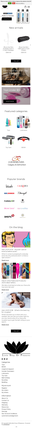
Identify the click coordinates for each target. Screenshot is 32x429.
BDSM (23, 147)
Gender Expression (8, 371)
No (13, 3)
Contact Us (5, 400)
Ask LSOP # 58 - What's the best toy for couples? (15, 311)
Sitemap (4, 411)
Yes (10, 3)
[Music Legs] (9, 208)
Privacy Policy (6, 409)
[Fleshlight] (9, 201)
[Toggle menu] (28, 6)
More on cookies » (20, 3)
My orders (5, 390)
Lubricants (23, 130)
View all (16, 61)
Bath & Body (6, 378)
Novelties (5, 380)
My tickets (5, 392)
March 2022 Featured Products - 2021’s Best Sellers (14, 282)
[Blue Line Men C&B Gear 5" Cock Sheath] (23, 38)
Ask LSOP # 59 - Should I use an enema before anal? (14, 250)
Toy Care (8, 147)
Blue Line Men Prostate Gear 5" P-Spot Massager (8, 48)
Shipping (4, 402)
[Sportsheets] (22, 216)
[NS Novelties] (22, 208)
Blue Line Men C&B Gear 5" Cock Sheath (23, 48)
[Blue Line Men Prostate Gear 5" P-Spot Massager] (8, 38)
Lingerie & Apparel (8, 369)
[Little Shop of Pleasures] (5, 6)
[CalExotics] (22, 186)
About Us (5, 398)
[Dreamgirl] (22, 194)
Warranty (5, 405)
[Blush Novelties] (9, 186)
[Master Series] (22, 201)
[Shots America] (9, 216)
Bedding (4, 382)
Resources (5, 407)
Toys (8, 130)
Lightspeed (6, 424)
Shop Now (7, 19)
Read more (5, 260)
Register (4, 388)
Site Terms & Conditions (9, 413)
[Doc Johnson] (9, 194)
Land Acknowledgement (10, 416)
